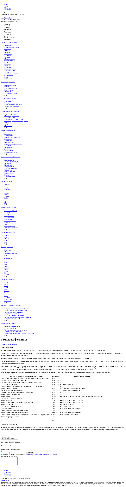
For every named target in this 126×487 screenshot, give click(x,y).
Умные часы (8, 170)
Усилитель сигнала (10, 221)
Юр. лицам (7, 8)
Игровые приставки (10, 152)
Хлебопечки (8, 54)
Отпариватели (8, 75)
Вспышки (7, 301)
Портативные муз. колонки (13, 144)
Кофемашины (8, 45)
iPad (5, 237)
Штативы (7, 297)
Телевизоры (8, 134)
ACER (6, 188)
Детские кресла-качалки (12, 106)
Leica (6, 296)
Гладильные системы (11, 74)
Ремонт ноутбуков (6, 181)
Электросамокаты (10, 85)
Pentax (6, 286)
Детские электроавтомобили (13, 104)
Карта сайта (8, 475)
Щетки (6, 214)
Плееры (6, 175)
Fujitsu (6, 198)
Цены (6, 6)
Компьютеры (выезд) (11, 161)
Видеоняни (8, 101)
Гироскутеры (8, 90)
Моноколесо (8, 91)
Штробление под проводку (12, 331)
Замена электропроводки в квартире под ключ (19, 333)
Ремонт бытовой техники (9, 42)
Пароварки (7, 64)
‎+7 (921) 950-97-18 (6, 18)
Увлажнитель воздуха (11, 227)
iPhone (6, 235)
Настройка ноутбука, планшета (14, 315)
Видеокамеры (8, 135)
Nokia (6, 263)
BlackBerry (7, 271)
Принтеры (7, 250)
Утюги (6, 72)
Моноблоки (8, 165)
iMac (5, 242)
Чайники (7, 65)
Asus (5, 186)
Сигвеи (6, 86)
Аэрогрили (7, 55)
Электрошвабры (9, 70)
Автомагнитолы (9, 176)
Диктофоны (8, 149)
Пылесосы (7, 67)
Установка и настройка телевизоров (15, 310)
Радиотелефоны (9, 160)
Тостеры (7, 57)
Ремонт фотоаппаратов (8, 279)
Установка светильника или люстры (15, 330)
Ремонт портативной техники (10, 157)
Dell (5, 199)
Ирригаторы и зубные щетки (13, 119)
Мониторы (7, 163)
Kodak (6, 287)
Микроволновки (9, 59)
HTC (5, 261)
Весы (6, 77)
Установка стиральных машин (13, 312)
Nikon (6, 282)
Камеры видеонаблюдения (12, 137)
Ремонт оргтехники (7, 247)
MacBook (7, 239)
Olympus (7, 294)
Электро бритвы (9, 117)
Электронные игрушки (11, 103)
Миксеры (7, 52)
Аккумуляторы (9, 216)
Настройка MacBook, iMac (12, 319)
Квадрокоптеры (9, 166)
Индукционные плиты (11, 47)
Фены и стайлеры (10, 114)
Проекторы (8, 139)
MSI (5, 203)
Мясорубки (8, 50)
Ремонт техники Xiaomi (8, 207)
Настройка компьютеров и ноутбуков (16, 309)
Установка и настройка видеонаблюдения (17, 317)
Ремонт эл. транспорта (8, 82)
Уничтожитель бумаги (11, 253)
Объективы (8, 299)
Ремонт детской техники (8, 98)
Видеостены (8, 140)
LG (5, 201)
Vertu (6, 269)
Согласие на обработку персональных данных (42, 454)
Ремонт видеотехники (8, 130)
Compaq (6, 193)
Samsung (7, 189)
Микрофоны (8, 147)
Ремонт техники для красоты (10, 111)
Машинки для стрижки (11, 116)
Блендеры (7, 49)
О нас (6, 4)
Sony (5, 194)
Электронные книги (10, 168)
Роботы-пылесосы (10, 69)
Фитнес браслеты (9, 171)
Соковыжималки (9, 60)
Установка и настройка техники (11, 305)
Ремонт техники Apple (8, 232)
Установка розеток (10, 328)
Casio (6, 292)
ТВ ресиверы (8, 150)
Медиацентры (8, 142)
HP (5, 191)
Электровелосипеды (10, 88)
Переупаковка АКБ (10, 93)
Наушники (7, 145)
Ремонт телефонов (6, 258)
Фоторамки (8, 79)
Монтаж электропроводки (12, 326)
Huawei (6, 274)
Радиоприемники (9, 173)
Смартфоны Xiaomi (10, 211)
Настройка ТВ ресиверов (12, 314)
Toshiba (6, 196)
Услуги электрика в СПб (8, 323)
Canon (6, 284)
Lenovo (6, 184)
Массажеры (8, 126)
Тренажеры (8, 122)
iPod (5, 240)
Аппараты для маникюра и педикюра (16, 121)
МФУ (6, 251)
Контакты (7, 9)
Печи (6, 62)
